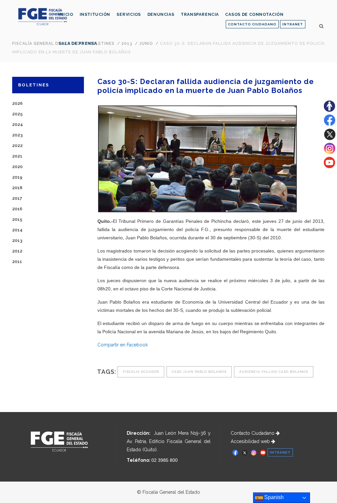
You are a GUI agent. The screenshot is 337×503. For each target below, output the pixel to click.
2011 (17, 261)
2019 (17, 177)
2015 (17, 219)
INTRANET (292, 24)
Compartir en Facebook (122, 344)
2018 (17, 187)
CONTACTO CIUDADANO (252, 24)
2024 (17, 124)
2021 (17, 156)
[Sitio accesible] (329, 110)
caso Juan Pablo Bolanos (199, 371)
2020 (17, 166)
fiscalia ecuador (141, 371)
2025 (17, 113)
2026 (17, 103)
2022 (17, 145)
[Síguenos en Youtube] (329, 166)
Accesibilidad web (251, 441)
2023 (17, 135)
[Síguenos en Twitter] (329, 138)
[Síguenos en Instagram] (329, 152)
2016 (17, 208)
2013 (17, 240)
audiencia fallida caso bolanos (273, 371)
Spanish (273, 497)
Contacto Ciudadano (253, 433)
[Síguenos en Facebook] (329, 124)
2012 (17, 251)
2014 (17, 229)
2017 (17, 198)
